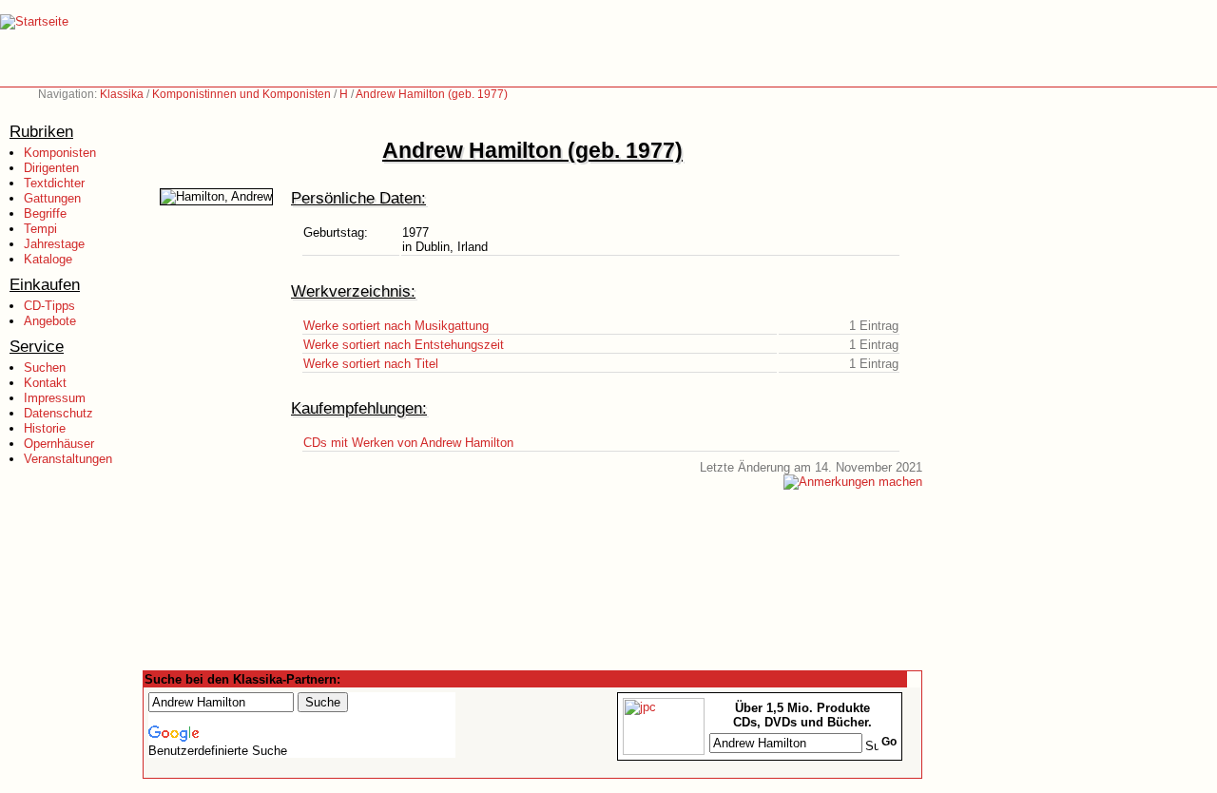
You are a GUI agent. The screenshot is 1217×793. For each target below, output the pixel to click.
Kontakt (45, 383)
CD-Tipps (49, 306)
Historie (45, 428)
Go (889, 741)
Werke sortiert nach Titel (370, 364)
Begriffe (45, 213)
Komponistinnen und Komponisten (241, 94)
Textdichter (54, 183)
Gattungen (52, 198)
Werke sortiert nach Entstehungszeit (403, 345)
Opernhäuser (59, 443)
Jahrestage (54, 244)
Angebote (50, 321)
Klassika (122, 94)
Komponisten (60, 152)
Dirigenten (51, 168)
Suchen (45, 367)
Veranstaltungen (68, 459)
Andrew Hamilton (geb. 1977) (432, 94)
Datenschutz (58, 413)
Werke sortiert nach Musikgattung (396, 326)
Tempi (40, 229)
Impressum (55, 398)
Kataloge (48, 259)
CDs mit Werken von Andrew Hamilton (408, 442)
